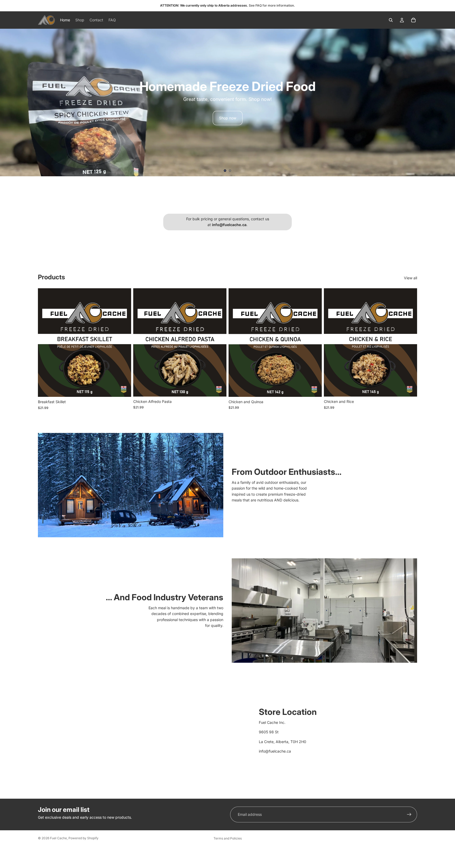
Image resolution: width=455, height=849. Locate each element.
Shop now (227, 118)
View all (410, 278)
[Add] (123, 388)
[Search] (391, 20)
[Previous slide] (8, 102)
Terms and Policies (228, 838)
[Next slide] (446, 102)
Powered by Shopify (83, 838)
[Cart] (413, 20)
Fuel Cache (58, 838)
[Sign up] (409, 814)
